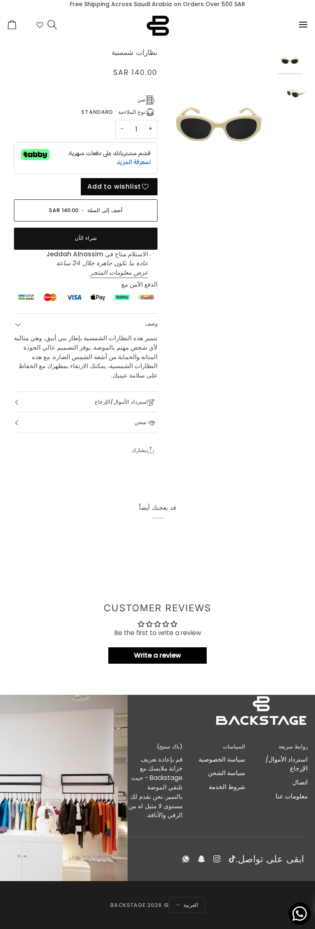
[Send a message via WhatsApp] (299, 913)
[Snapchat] (201, 859)
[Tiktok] (232, 859)
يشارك (139, 450)
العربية (190, 905)
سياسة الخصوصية (222, 759)
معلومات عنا (292, 796)
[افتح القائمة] (295, 25)
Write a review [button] (157, 655)
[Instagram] (217, 859)
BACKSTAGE (127, 905)
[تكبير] (217, 123)
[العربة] (19, 25)
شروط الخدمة (227, 786)
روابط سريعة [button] (293, 746)
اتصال (300, 782)
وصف (151, 323)
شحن (141, 422)
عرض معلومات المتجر (119, 272)
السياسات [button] (234, 746)
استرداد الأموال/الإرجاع (121, 401)
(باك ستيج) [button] (170, 746)
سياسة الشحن (226, 773)
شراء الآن (86, 238)
